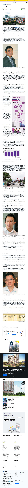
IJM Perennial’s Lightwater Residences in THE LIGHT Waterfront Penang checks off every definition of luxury (14, 370)
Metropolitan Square (5, 447)
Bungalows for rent (16, 455)
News (4, 4)
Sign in (26, 2)
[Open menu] (0, 2)
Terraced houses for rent (16, 457)
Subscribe (14, 334)
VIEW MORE (4, 442)
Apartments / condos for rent (17, 454)
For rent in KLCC (15, 441)
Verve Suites (4, 449)
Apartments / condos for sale (6, 454)
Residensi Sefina (4, 448)
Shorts (3, 467)
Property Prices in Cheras (16, 445)
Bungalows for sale (4, 455)
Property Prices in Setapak (17, 446)
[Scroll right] (27, 365)
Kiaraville (4, 446)
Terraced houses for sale (5, 457)
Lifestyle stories (4, 466)
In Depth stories (4, 465)
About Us (16, 473)
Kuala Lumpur (17, 27)
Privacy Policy (16, 476)
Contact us (16, 477)
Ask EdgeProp (9, 481)
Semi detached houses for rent (17, 456)
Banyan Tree (4, 445)
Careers (15, 472)
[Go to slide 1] (13, 376)
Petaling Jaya (6, 73)
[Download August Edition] (14, 346)
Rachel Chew (4, 8)
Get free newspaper (20, 0)
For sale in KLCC (4, 441)
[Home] (14, 2)
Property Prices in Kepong (16, 448)
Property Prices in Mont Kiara (17, 447)
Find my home (15, 465)
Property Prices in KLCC (16, 449)
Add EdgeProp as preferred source (23, 9)
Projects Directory (16, 466)
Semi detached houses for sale (6, 456)
